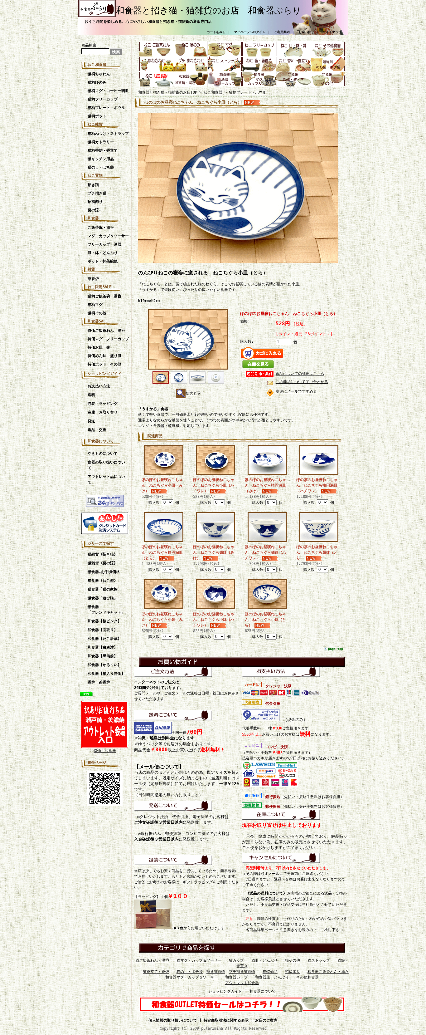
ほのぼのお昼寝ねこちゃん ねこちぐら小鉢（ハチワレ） (213, 619)
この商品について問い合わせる (302, 382)
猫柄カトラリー (101, 142)
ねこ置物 (95, 175)
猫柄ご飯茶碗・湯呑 (104, 296)
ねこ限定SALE (99, 287)
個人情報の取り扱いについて (172, 1020)
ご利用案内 (282, 32)
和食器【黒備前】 (103, 656)
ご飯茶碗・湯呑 (101, 227)
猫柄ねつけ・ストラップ (108, 133)
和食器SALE (98, 321)
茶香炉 (93, 279)
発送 (91, 421)
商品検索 (88, 45)
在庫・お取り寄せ (103, 412)
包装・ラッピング (103, 403)
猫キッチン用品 (101, 159)
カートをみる (216, 32)
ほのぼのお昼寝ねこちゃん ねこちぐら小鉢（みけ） (162, 619)
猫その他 (292, 960)
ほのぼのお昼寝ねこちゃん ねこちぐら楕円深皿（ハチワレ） (316, 485)
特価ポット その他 (104, 364)
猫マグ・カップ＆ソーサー (199, 960)
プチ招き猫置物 (242, 971)
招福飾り (95, 201)
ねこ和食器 (97, 64)
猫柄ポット (97, 116)
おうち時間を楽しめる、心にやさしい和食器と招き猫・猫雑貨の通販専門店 (148, 21)
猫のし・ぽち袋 (101, 167)
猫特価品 (270, 971)
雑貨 (91, 269)
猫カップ (236, 960)
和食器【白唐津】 (103, 647)
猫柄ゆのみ (97, 82)
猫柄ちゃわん (99, 74)
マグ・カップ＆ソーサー (108, 236)
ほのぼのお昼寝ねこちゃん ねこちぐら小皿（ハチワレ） (213, 485)
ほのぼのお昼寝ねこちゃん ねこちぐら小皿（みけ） (162, 485)
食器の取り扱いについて (106, 465)
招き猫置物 (215, 971)
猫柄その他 (97, 313)
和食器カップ (236, 977)
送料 (91, 395)
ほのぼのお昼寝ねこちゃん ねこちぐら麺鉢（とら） (316, 552)
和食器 (93, 218)
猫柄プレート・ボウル (106, 107)
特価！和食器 (105, 750)
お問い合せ (306, 32)
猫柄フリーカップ (103, 99)
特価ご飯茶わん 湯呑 (108, 330)
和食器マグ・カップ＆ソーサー (191, 977)
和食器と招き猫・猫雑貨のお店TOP (167, 92)
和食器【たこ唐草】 (104, 638)
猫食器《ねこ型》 (103, 580)
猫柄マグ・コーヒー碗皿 (108, 91)
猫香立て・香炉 (156, 971)
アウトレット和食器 (242, 983)
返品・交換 (97, 430)
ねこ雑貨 (95, 124)
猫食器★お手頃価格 (104, 572)
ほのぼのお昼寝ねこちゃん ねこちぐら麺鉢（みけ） (213, 552)
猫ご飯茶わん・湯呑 (152, 960)
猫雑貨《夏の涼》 (103, 563)
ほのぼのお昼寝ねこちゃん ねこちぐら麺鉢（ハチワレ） (265, 552)
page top (335, 648)
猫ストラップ (318, 960)
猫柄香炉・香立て (103, 150)
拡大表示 (193, 393)
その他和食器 (307, 977)
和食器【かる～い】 (104, 665)
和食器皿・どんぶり (272, 977)
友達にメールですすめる (296, 391)
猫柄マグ (95, 304)
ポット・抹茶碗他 (103, 261)
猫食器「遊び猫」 (103, 598)
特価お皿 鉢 (99, 347)
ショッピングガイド (104, 373)
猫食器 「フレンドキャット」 (108, 610)
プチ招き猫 (97, 193)
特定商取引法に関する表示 (226, 1020)
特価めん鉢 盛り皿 (104, 356)
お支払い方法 (99, 386)
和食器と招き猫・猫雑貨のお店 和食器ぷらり (208, 10)
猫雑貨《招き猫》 (103, 554)
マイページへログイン (249, 32)
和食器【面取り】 (103, 630)
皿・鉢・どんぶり (103, 253)
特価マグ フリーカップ (108, 339)
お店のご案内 (266, 1020)
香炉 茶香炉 (99, 682)
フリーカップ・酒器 (104, 244)
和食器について (101, 441)
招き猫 (93, 185)
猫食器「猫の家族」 (104, 589)
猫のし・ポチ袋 (190, 971)
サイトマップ (332, 32)
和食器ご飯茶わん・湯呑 (328, 971)
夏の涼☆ (94, 210)
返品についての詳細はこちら (300, 373)
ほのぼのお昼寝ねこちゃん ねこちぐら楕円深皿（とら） (162, 552)
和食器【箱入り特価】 (106, 673)
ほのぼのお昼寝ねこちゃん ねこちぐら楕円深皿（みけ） (265, 485)
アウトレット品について (106, 479)
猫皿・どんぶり (264, 960)
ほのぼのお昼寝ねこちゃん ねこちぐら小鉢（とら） (265, 619)
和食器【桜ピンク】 (104, 621)
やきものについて (103, 453)
